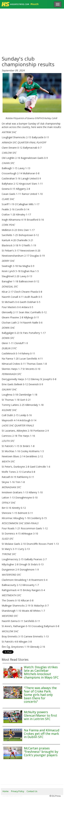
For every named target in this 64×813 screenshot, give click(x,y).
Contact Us (32, 791)
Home (6, 791)
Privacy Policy (17, 791)
